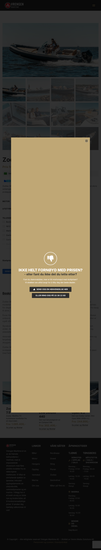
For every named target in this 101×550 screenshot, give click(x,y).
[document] (50, 275)
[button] (86, 141)
